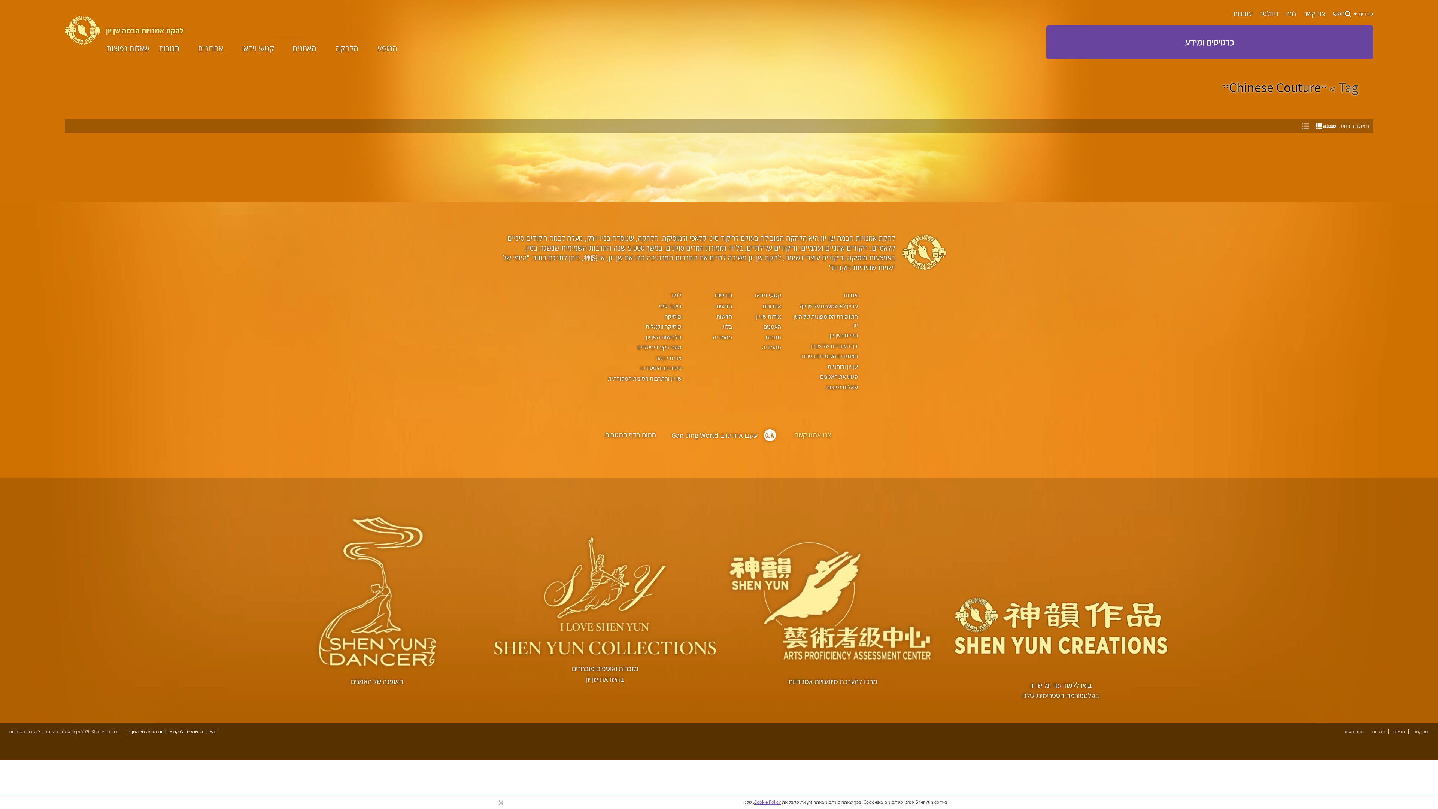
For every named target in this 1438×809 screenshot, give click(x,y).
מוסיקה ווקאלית (663, 327)
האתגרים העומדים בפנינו (829, 356)
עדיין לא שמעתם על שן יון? (828, 306)
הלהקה (346, 48)
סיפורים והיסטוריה (660, 368)
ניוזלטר (1269, 14)
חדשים (724, 306)
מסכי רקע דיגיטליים (659, 347)
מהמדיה (771, 347)
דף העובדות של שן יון (834, 346)
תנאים (1399, 731)
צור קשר (1314, 14)
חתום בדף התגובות (630, 435)
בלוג (727, 327)
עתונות (1242, 14)
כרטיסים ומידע (1209, 42)
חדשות (723, 294)
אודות (850, 294)
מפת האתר (1354, 731)
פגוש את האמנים (839, 377)
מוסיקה (673, 317)
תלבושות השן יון (663, 337)
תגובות (169, 48)
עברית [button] (1365, 14)
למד (1291, 14)
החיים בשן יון (844, 335)
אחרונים (210, 48)
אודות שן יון (768, 317)
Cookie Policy (767, 802)
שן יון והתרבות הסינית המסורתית (644, 378)
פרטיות (1378, 731)
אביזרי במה (668, 358)
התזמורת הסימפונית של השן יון (826, 321)
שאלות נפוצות (128, 48)
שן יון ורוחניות (843, 366)
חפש (1339, 14)
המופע (387, 48)
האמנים (304, 48)
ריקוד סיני (670, 306)
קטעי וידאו (258, 48)
